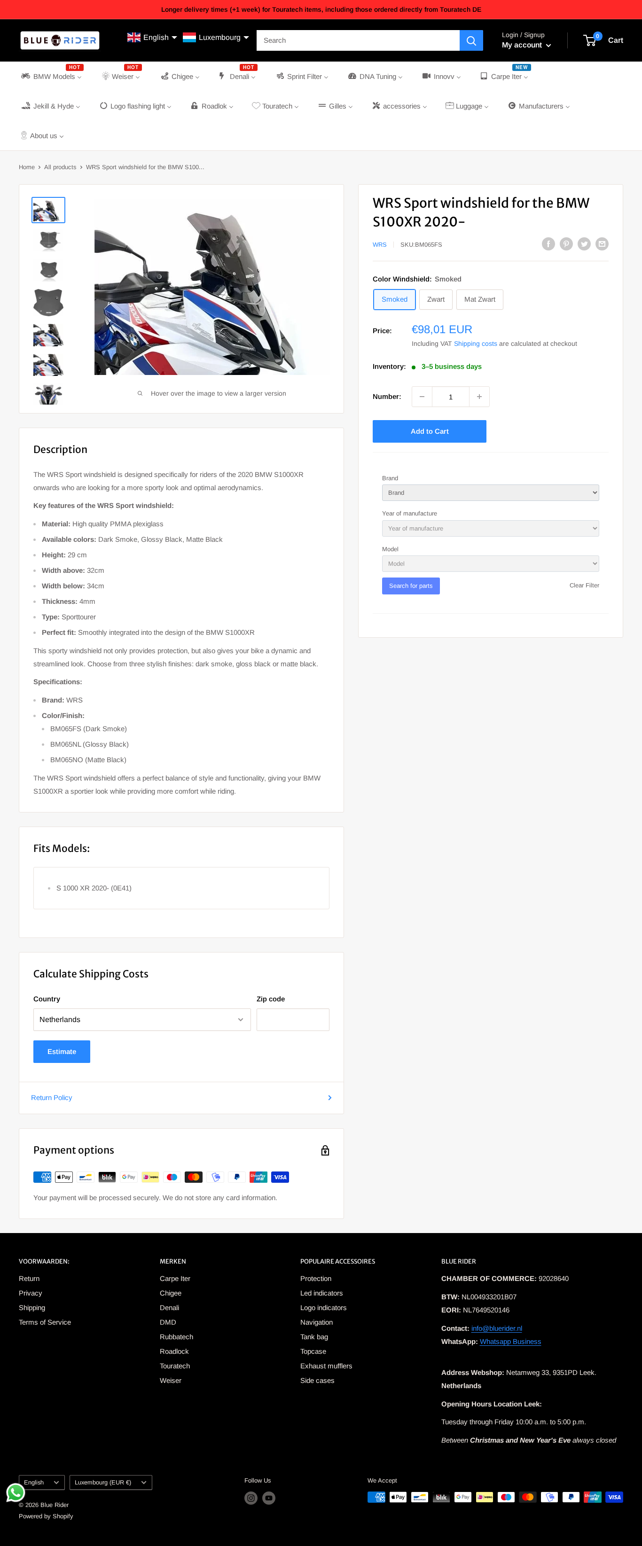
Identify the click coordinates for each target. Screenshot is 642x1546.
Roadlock (174, 1351)
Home (27, 167)
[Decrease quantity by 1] (422, 396)
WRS (380, 244)
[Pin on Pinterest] (566, 243)
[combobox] (358, 40)
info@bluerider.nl (496, 1328)
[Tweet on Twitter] (584, 243)
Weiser (170, 1380)
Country (46, 999)
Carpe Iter (175, 1278)
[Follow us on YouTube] (268, 1498)
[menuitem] (51, 76)
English (34, 1482)
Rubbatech (176, 1337)
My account (523, 45)
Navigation (316, 1322)
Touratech (175, 1366)
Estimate (61, 1051)
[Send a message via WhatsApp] (16, 1493)
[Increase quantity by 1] (479, 396)
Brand (390, 478)
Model (390, 549)
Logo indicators (323, 1308)
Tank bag (314, 1337)
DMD (168, 1322)
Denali (169, 1308)
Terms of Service (45, 1322)
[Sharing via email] (602, 243)
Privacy (30, 1293)
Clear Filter (584, 585)
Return (29, 1278)
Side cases (317, 1380)
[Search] (471, 40)
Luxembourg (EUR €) (103, 1482)
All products (60, 167)
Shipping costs (475, 343)
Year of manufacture (409, 513)
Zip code (271, 999)
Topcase (313, 1351)
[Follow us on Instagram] (251, 1498)
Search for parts (411, 585)
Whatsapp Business (510, 1341)
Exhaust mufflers (326, 1366)
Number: (387, 396)
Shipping (32, 1308)
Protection (315, 1278)
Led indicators (321, 1293)
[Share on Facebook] (548, 243)
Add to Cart (430, 431)
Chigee (170, 1293)
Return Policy (51, 1097)
